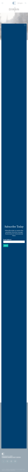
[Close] (25, 25)
